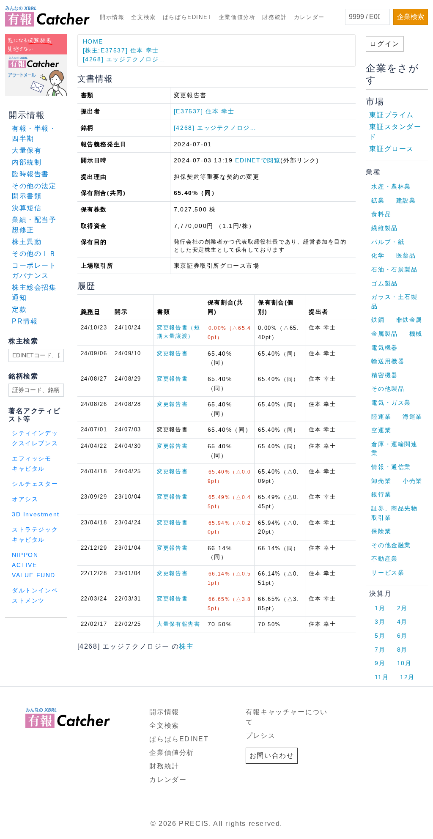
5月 (380, 635)
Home (93, 41)
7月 (380, 649)
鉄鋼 (377, 319)
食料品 (381, 214)
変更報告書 (172, 353)
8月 (402, 649)
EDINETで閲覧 (257, 160)
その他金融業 (391, 545)
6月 (402, 635)
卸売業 (381, 480)
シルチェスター (35, 484)
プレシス (260, 735)
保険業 (381, 531)
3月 (380, 621)
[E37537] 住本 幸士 (204, 111)
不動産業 (384, 558)
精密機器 (384, 375)
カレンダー (309, 17)
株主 (186, 646)
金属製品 (384, 333)
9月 (380, 663)
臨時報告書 (30, 174)
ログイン (384, 43)
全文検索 (143, 17)
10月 (404, 663)
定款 (19, 309)
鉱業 (377, 200)
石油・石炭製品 (394, 269)
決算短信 (26, 207)
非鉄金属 (409, 319)
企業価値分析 (237, 17)
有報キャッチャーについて (287, 717)
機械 (415, 333)
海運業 (412, 416)
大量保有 (26, 150)
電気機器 (384, 347)
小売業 (412, 480)
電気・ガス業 (391, 402)
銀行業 (381, 494)
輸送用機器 (387, 361)
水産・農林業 (391, 186)
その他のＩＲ (34, 253)
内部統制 (26, 162)
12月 (407, 677)
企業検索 (410, 16)
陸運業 (381, 416)
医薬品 (406, 255)
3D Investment (36, 514)
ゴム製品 (384, 283)
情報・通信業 (391, 466)
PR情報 (25, 321)
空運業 (381, 430)
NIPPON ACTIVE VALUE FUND (33, 565)
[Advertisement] (107, 628)
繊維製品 (384, 228)
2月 (402, 608)
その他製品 (387, 388)
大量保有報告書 (178, 624)
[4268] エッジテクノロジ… (124, 59)
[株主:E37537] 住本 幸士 (121, 50)
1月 (380, 608)
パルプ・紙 (387, 242)
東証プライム (391, 114)
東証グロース (391, 148)
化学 (377, 255)
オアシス (25, 499)
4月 (402, 621)
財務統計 (274, 17)
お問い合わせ (271, 755)
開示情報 (112, 17)
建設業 (406, 200)
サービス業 (387, 572)
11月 (382, 677)
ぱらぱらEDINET (187, 17)
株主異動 (26, 241)
